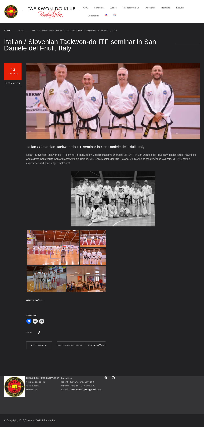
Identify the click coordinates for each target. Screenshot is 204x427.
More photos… (35, 300)
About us (150, 7)
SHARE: (29, 332)
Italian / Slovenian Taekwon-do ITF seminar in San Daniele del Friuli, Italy (85, 147)
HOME (85, 7)
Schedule (99, 7)
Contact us (93, 15)
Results (180, 7)
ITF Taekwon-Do (131, 7)
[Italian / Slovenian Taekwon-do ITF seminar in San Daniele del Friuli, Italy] (113, 101)
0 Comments (13, 83)
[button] (53, 248)
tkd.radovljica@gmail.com (86, 389)
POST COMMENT (39, 345)
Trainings (165, 7)
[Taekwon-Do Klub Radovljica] (43, 12)
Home (7, 30)
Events (113, 7)
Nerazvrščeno (98, 345)
